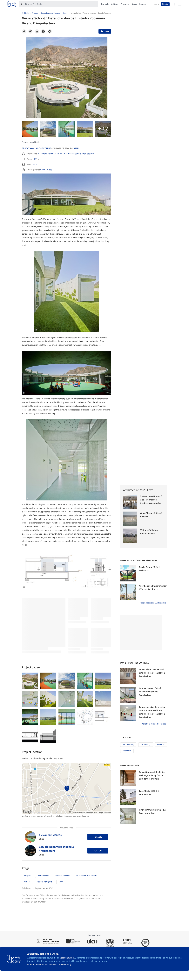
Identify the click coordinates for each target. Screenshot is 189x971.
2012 (34, 164)
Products (125, 4)
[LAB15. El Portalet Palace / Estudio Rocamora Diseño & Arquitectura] (128, 676)
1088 (35, 159)
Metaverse (127, 750)
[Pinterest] (50, 31)
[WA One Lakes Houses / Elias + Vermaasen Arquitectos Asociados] (130, 502)
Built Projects (43, 875)
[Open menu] (179, 4)
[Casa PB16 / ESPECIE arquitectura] (128, 797)
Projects (105, 4)
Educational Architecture (36, 148)
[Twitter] (30, 31)
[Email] (43, 31)
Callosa (27, 881)
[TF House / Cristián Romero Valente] (130, 536)
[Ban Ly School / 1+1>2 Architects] (128, 573)
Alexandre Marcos (46, 153)
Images (142, 4)
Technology (146, 744)
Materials (161, 744)
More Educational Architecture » (153, 603)
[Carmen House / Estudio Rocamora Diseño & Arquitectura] (128, 695)
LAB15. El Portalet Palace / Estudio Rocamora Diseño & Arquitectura (152, 673)
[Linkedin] (37, 31)
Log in (156, 4)
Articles (114, 4)
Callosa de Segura (44, 881)
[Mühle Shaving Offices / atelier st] (130, 519)
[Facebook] (24, 31)
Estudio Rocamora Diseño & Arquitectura (74, 153)
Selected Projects (62, 875)
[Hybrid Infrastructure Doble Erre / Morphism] (128, 816)
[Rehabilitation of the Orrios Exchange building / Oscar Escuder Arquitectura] (128, 778)
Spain (76, 148)
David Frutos (46, 169)
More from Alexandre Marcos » (154, 724)
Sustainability (128, 744)
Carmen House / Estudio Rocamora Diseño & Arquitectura (150, 692)
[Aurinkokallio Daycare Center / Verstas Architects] (128, 592)
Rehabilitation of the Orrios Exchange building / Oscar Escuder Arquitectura (152, 775)
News (134, 4)
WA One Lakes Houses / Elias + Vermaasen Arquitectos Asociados (151, 500)
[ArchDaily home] (11, 4)
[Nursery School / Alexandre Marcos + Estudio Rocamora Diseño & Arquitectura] (30, 681)
